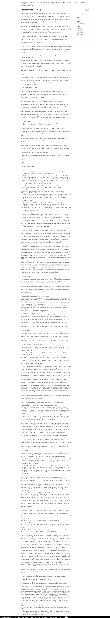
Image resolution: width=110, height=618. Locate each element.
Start (22, 2)
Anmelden (79, 28)
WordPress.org (80, 34)
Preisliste (58, 2)
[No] (67, 617)
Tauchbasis (69, 2)
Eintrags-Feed (80, 30)
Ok (66, 617)
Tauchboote (75, 2)
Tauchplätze (30, 5)
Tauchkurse (23, 5)
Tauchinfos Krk (83, 2)
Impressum (46, 2)
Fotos (37, 2)
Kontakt (52, 2)
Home (41, 2)
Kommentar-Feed (80, 32)
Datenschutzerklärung (29, 2)
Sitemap (63, 2)
